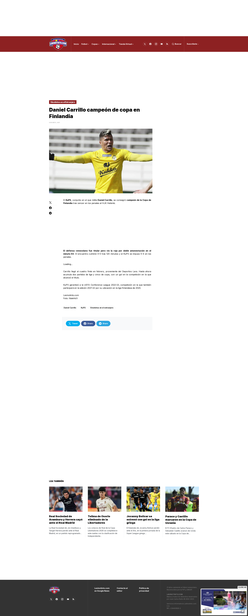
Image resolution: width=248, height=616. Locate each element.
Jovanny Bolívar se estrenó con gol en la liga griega (143, 519)
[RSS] (167, 44)
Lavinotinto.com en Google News (101, 589)
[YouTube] (162, 44)
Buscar (178, 44)
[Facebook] (150, 44)
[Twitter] (145, 44)
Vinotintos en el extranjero (101, 308)
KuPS (83, 308)
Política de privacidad (144, 589)
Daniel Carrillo (70, 308)
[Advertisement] (124, 18)
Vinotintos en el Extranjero (62, 102)
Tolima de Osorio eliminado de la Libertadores (99, 519)
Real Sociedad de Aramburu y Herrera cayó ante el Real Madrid (66, 519)
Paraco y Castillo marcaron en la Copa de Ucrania (180, 519)
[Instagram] (156, 44)
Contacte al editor (122, 589)
